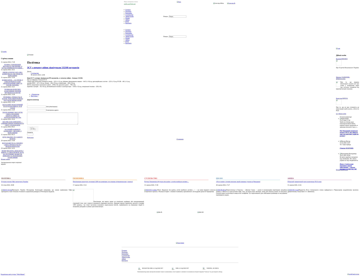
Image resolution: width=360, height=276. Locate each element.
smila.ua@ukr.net (130, 4)
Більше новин (5, 159)
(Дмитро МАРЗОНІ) (346, 148)
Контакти (128, 23)
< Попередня (35, 94)
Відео (127, 21)
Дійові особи (129, 16)
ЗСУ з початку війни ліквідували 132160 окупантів (53, 67)
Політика (128, 11)
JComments (180, 139)
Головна (128, 9)
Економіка (128, 13)
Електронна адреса (52, 110)
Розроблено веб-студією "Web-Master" (13, 274)
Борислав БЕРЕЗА (342, 98)
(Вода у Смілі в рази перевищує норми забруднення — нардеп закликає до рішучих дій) (348, 166)
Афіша (127, 20)
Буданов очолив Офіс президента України (14, 181)
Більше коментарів (342, 170)
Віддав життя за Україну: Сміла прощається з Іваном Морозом (12, 144)
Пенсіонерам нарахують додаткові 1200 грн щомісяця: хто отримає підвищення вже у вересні (103, 181)
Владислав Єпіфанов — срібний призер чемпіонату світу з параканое (12, 123)
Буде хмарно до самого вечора (12, 138)
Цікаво (127, 18)
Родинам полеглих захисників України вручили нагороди (12, 91)
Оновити (30, 132)
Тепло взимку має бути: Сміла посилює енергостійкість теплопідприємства (12, 115)
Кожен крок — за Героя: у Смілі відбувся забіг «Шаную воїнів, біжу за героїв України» (12, 82)
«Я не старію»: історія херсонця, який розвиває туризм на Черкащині (238, 181)
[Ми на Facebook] (230, 3)
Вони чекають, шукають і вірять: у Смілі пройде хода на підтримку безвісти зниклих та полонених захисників (12, 154)
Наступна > (34, 96)
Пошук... (166, 16)
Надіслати (30, 137)
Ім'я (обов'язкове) (51, 106)
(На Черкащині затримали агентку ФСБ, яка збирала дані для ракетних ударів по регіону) (349, 133)
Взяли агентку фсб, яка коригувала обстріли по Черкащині (12, 74)
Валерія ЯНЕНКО (342, 59)
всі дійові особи (341, 114)
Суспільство (129, 15)
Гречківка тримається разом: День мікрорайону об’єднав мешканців (12, 98)
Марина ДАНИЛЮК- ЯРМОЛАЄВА (343, 78)
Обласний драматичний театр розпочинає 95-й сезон (12, 106)
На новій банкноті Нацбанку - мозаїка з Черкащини (12, 131)
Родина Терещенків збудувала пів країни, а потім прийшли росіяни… (12, 66)
